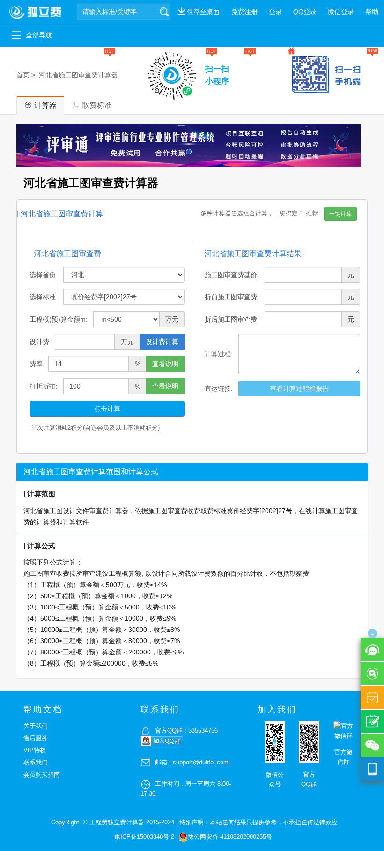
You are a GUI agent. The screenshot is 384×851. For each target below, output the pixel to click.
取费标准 (55, 58)
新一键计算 (141, 58)
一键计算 (96, 58)
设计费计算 (162, 341)
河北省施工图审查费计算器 (78, 75)
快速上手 (319, 58)
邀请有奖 (278, 58)
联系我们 (35, 762)
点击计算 (107, 408)
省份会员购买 (192, 58)
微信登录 (341, 11)
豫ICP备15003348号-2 (144, 836)
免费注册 (244, 11)
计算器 (17, 58)
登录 (275, 11)
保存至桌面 (203, 11)
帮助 (371, 11)
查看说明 (165, 363)
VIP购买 (238, 58)
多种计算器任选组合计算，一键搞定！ (276, 213)
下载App (359, 58)
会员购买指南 (41, 774)
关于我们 (35, 725)
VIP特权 (34, 750)
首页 (23, 75)
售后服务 (35, 737)
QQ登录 (305, 11)
